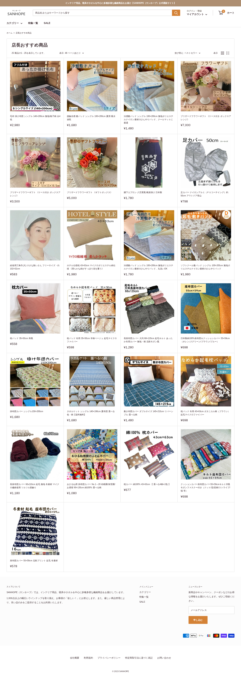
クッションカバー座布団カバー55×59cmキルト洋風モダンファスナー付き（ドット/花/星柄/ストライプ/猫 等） (205, 487)
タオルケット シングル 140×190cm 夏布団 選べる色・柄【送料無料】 (91, 413)
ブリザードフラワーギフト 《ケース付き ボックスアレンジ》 (206, 118)
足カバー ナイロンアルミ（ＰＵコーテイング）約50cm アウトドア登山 (204, 194)
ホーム (9, 33)
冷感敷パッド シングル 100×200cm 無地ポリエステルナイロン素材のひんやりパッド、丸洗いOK (148, 267)
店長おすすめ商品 (23, 33)
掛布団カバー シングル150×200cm (26, 411)
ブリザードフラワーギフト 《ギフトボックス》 (89, 192)
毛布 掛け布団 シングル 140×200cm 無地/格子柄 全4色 (35, 118)
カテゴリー (13, 23)
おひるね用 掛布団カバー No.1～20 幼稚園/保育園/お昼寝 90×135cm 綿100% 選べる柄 (91, 486)
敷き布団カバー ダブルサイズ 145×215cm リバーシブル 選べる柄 (148, 413)
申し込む (198, 620)
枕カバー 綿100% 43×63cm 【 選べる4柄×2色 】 (147, 484)
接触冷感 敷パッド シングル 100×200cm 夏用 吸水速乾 (91, 118)
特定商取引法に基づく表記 (139, 657)
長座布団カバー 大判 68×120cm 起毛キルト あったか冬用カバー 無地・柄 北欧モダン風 (148, 340)
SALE (47, 23)
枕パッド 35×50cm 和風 (21, 338)
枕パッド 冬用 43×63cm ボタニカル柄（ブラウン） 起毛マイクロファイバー (205, 413)
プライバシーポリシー (109, 657)
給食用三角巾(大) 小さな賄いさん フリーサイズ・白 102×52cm (35, 267)
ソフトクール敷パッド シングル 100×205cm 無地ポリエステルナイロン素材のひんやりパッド (205, 267)
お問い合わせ (164, 657)
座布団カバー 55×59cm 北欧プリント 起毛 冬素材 (34, 560)
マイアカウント (196, 14)
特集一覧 (33, 23)
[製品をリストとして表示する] (227, 53)
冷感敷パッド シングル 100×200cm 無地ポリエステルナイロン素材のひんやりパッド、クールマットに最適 (148, 119)
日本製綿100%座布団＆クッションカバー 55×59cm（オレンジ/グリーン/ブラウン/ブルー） (205, 340)
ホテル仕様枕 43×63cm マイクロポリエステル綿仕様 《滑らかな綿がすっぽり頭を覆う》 (91, 267)
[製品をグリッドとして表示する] (222, 53)
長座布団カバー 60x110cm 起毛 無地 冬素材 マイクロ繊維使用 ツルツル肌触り (34, 486)
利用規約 (88, 657)
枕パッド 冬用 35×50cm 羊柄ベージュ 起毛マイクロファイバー (92, 340)
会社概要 (74, 657)
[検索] (176, 13)
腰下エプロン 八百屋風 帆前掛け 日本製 (143, 192)
